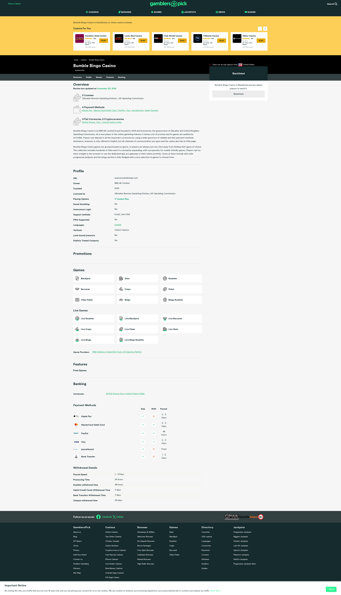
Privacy (76, 550)
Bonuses (142, 527)
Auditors (205, 564)
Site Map (77, 573)
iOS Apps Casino (112, 578)
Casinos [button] (94, 12)
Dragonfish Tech (114, 352)
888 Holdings (98, 352)
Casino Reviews (111, 546)
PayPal (121, 111)
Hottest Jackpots (241, 541)
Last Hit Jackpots (241, 546)
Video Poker (174, 555)
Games (99, 77)
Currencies (206, 546)
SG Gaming (128, 352)
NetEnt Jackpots (241, 559)
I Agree (331, 589)
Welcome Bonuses (145, 537)
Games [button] (158, 12)
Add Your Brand (79, 555)
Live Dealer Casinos (113, 564)
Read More (215, 591)
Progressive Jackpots (242, 532)
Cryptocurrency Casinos (115, 550)
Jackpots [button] (190, 12)
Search (331, 4)
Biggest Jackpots (241, 537)
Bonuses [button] (126, 12)
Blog (75, 537)
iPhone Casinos (111, 559)
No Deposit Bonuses (145, 541)
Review (87, 41)
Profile (89, 77)
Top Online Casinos (113, 537)
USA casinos (207, 537)
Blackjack (173, 537)
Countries (206, 532)
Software (205, 559)
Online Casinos (111, 532)
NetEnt (138, 352)
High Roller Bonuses (145, 564)
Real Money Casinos (113, 569)
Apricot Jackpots (241, 550)
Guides (251, 12)
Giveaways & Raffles (146, 532)
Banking (121, 77)
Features (110, 77)
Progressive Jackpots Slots (245, 564)
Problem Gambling (81, 564)
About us (77, 532)
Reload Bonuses (144, 559)
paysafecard (138, 111)
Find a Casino (14, 4)
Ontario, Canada (112, 541)
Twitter (119, 517)
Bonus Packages (144, 546)
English (118, 225)
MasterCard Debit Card (105, 111)
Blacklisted (238, 94)
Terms (75, 546)
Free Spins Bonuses (145, 550)
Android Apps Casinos (114, 573)
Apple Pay (87, 111)
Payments (206, 550)
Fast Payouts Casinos (114, 555)
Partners (76, 569)
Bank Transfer (151, 111)
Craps (171, 546)
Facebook (107, 517)
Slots (171, 532)
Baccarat (173, 550)
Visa (128, 111)
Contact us (77, 559)
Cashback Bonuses (145, 555)
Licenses (205, 555)
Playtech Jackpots (241, 555)
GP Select (77, 541)
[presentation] (260, 29)
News (222, 12)
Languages (206, 541)
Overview (77, 77)
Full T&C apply (90, 47)
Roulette (173, 541)
